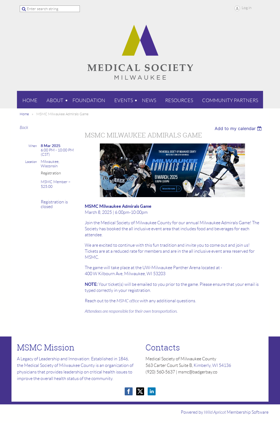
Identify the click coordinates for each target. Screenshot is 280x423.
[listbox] (239, 128)
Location (31, 161)
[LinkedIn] (152, 391)
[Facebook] (129, 391)
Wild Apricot (215, 412)
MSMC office (127, 300)
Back (24, 127)
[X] (140, 391)
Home (24, 114)
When (32, 146)
